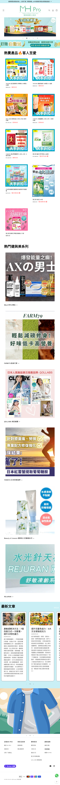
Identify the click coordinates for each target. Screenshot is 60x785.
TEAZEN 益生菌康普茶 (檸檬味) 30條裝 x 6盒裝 (16, 84)
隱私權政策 (21, 749)
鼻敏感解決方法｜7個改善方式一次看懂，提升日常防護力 (14, 631)
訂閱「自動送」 (8, 752)
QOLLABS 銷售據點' (36, 760)
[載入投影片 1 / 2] (27, 38)
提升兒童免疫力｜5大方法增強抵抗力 (41, 630)
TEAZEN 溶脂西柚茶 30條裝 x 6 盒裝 (42, 83)
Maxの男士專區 (10, 305)
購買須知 (33, 745)
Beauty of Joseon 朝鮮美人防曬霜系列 (18, 538)
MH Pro (10, 779)
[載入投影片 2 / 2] (29, 38)
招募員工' (6, 749)
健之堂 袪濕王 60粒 (38, 199)
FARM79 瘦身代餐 (10, 363)
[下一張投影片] (33, 38)
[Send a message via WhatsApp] (56, 775)
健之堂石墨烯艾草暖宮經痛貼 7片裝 (15, 233)
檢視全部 (56, 607)
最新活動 (47, 745)
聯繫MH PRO (48, 752)
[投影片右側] (33, 684)
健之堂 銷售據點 (35, 756)
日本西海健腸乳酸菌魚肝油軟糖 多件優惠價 (16, 190)
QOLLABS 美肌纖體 (11, 422)
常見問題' (47, 749)
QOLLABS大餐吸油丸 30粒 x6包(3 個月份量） (16, 119)
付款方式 (33, 749)
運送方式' (33, 752)
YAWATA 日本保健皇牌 (12, 480)
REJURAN (7, 597)
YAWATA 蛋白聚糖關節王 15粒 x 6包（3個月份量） (16, 155)
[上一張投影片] (23, 38)
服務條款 (20, 745)
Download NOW (30, 26)
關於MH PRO (7, 745)
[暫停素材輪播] (37, 38)
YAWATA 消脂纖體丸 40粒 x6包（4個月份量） (43, 119)
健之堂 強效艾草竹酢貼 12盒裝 (41, 154)
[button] (3, 10)
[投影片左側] (26, 684)
